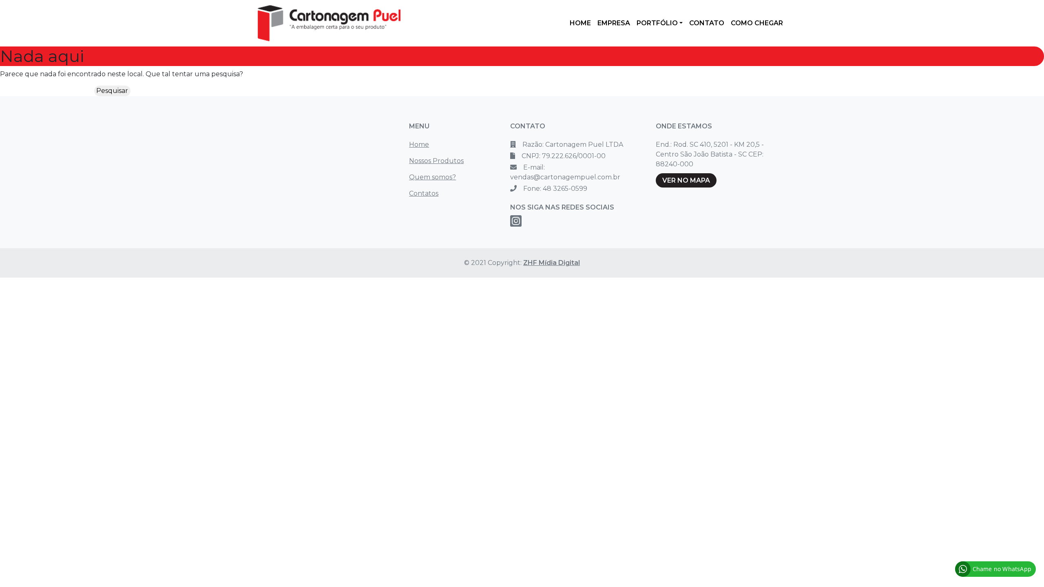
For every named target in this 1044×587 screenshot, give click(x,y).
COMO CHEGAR (757, 23)
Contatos (423, 193)
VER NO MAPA (686, 180)
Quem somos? (432, 177)
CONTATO (706, 23)
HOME (580, 23)
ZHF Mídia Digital (551, 263)
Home (419, 144)
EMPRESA (613, 23)
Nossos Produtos (436, 161)
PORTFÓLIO (657, 23)
